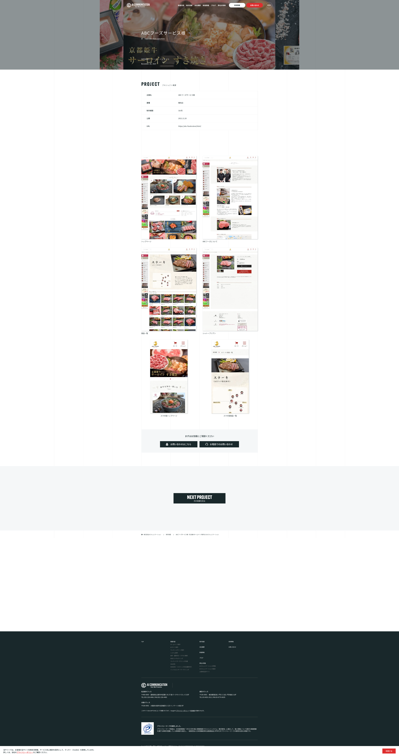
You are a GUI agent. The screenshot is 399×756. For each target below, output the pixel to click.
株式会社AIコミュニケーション (152, 534)
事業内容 (181, 5)
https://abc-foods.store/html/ (155, 39)
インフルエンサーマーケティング (179, 670)
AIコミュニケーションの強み (208, 669)
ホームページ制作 (175, 644)
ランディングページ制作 (177, 650)
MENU (269, 5)
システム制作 (174, 653)
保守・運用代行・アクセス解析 (179, 655)
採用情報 (237, 5)
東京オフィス (204, 691)
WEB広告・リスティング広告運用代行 (181, 667)
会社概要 (198, 5)
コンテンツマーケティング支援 (179, 661)
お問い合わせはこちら (172, 555)
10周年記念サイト (205, 671)
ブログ (213, 5)
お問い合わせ (254, 5)
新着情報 (206, 5)
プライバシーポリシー (25, 752)
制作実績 (189, 5)
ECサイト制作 (174, 647)
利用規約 (192, 711)
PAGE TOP (199, 639)
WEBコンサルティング (176, 658)
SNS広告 (172, 664)
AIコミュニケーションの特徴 (208, 666)
